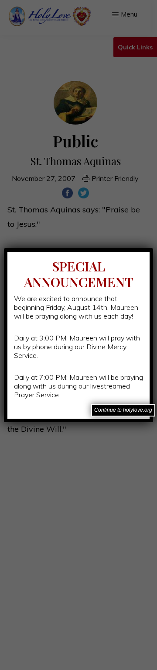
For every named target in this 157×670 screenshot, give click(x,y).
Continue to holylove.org (123, 410)
